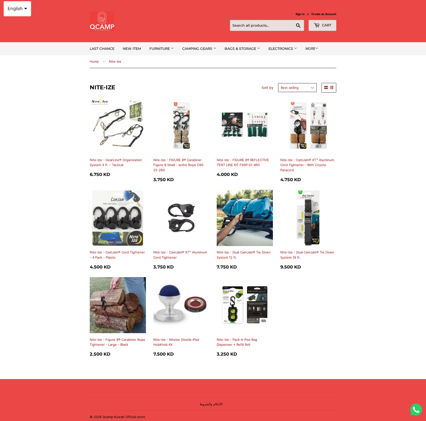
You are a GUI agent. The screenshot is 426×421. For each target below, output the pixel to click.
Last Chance (102, 48)
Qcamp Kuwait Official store (124, 417)
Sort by (267, 87)
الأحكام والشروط (211, 404)
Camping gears (197, 48)
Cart (326, 25)
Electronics (281, 48)
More (310, 48)
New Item (132, 48)
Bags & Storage (241, 48)
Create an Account (323, 14)
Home (94, 61)
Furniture (160, 48)
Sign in (300, 14)
